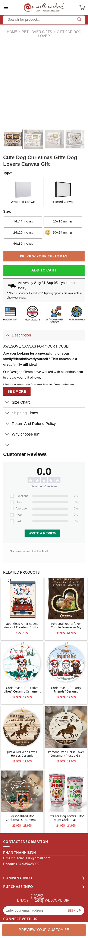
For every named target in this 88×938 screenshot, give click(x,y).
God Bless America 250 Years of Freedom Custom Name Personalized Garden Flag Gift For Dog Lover (22, 626)
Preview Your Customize (44, 256)
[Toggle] (7, 335)
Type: (7, 173)
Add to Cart (43, 270)
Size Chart (21, 402)
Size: (7, 211)
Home (12, 32)
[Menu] (5, 7)
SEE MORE (16, 391)
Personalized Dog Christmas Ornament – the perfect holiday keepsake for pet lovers (22, 818)
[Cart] (82, 7)
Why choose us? (26, 434)
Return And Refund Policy (34, 423)
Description (21, 335)
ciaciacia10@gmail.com (32, 858)
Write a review (42, 533)
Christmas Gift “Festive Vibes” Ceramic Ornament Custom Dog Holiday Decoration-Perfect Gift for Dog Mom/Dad (22, 690)
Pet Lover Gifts (37, 32)
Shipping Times (25, 413)
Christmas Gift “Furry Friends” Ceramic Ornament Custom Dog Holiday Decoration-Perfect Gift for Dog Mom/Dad (66, 690)
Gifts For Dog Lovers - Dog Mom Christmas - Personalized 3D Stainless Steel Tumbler (66, 818)
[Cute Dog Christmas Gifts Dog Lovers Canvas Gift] (22, 598)
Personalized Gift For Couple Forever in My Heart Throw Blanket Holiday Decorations (66, 626)
